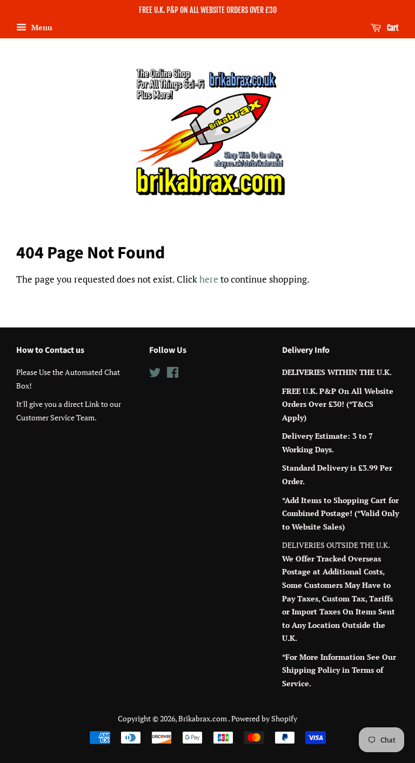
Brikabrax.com (203, 718)
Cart (392, 27)
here (208, 279)
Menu (40, 27)
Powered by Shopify (264, 718)
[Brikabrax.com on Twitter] (155, 374)
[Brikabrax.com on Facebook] (172, 374)
